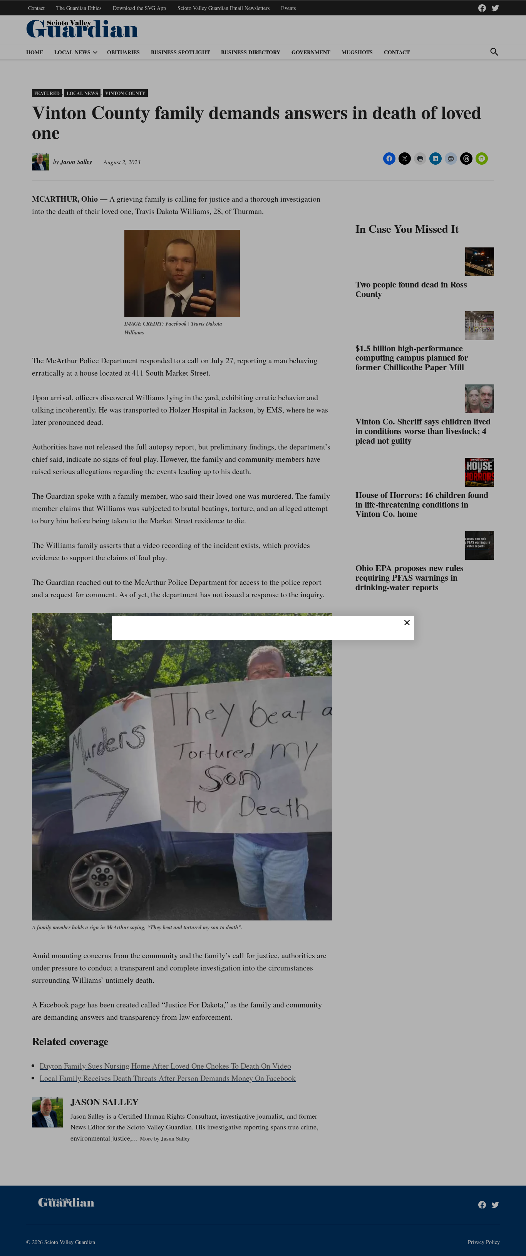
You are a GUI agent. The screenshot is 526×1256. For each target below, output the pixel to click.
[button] (263, 628)
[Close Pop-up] (407, 623)
